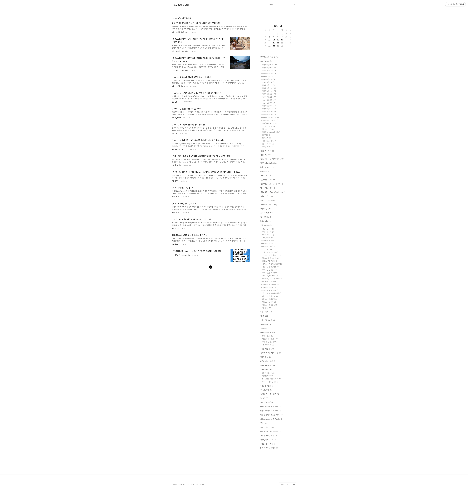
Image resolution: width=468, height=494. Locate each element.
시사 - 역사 (266, 369)
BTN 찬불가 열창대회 (269, 448)
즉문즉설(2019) (269, 97)
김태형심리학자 (267, 204)
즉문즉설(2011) (269, 73)
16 (282, 40)
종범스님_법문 (268, 240)
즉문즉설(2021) (269, 103)
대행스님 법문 (269, 246)
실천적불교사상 (269, 141)
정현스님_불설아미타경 (271, 293)
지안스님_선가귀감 (270, 299)
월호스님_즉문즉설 (270, 281)
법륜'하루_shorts (269, 123)
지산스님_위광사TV (270, 296)
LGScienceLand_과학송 (271, 419)
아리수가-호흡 (266, 385)
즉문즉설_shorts (270, 132)
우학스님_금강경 (269, 270)
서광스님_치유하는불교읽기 (272, 264)
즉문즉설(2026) (269, 117)
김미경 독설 (265, 357)
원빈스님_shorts (270, 275)
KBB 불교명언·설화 (269, 435)
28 (274, 46)
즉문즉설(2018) (269, 94)
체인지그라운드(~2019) (270, 406)
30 (282, 46)
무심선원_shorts (177, 102)
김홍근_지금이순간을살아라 (272, 159)
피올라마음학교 (176, 165)
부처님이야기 (268, 147)
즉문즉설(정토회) (269, 64)
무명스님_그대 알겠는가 (271, 255)
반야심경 (266, 138)
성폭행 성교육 (268, 345)
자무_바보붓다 (269, 237)
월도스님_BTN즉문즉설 (272, 278)
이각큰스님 (267, 234)
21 (274, 43)
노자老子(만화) (267, 348)
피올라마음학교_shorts (179, 149)
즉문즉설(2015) (269, 85)
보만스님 (266, 232)
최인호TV (267, 376)
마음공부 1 (265, 150)
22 (278, 43)
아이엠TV (175, 228)
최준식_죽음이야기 (268, 439)
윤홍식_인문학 (267, 427)
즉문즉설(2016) (269, 88)
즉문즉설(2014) (269, 82)
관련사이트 (284, 484)
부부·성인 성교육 (269, 342)
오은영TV (265, 398)
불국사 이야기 (268, 144)
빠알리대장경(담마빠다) (270, 353)
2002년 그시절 (268, 126)
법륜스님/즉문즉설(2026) (180, 32)
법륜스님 (265, 61)
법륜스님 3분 (268, 129)
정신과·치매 (266, 221)
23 (282, 43)
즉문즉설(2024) (269, 111)
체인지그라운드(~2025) (270, 410)
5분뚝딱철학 (266, 324)
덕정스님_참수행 (269, 249)
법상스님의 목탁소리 (271, 258)
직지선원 (174, 133)
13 (269, 40)
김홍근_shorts (176, 118)
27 (269, 46)
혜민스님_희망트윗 (270, 305)
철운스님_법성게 (269, 302)
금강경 (266, 135)
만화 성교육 (267, 336)
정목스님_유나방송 (270, 290)
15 (278, 40)
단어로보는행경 (267, 365)
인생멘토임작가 (267, 320)
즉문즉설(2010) (269, 70)
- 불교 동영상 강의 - (181, 5)
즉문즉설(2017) (269, 91)
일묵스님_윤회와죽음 (270, 284)
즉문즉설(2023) (269, 108)
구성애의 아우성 (267, 332)
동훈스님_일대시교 (270, 252)
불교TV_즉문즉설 (269, 261)
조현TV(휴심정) (267, 402)
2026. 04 (278, 26)
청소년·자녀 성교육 (270, 339)
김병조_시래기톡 (267, 361)
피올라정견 (175, 181)
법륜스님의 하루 (270, 120)
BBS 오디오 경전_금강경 (270, 431)
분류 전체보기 (267, 57)
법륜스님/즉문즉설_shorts (180, 86)
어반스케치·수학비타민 (269, 394)
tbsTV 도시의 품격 (270, 382)
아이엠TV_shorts (268, 200)
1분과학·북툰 (266, 213)
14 (274, 40)
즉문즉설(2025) (269, 114)
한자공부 (265, 328)
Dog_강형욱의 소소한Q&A (271, 415)
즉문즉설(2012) (269, 76)
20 (269, 43)
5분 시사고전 (268, 373)
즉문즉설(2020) (269, 100)
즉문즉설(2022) (269, 106)
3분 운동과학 (266, 390)
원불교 (264, 423)
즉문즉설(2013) (269, 79)
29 (278, 46)
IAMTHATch (175, 197)
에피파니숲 (175, 244)
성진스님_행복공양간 (270, 267)
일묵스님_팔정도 (269, 287)
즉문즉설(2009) (269, 67)
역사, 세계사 (266, 312)
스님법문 (265, 225)
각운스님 (266, 229)
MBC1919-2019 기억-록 (272, 379)
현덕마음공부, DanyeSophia (181, 255)
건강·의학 (265, 217)
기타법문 (266, 308)
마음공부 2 (265, 155)
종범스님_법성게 (269, 243)
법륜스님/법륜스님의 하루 (180, 51)
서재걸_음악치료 (267, 443)
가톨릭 (264, 316)
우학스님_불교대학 (269, 273)
